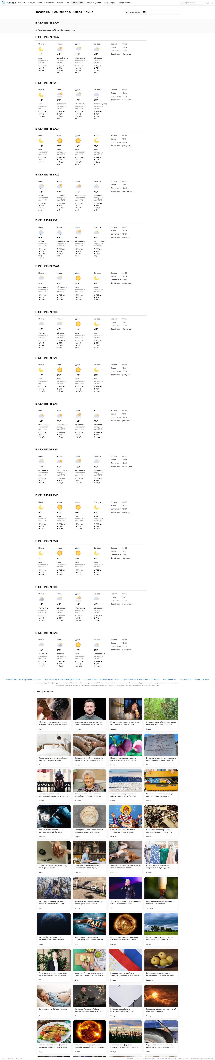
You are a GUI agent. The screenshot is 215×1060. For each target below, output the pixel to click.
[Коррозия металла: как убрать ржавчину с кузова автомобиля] (161, 1037)
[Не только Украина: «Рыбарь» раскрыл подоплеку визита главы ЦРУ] (89, 1001)
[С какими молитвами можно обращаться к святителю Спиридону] (125, 822)
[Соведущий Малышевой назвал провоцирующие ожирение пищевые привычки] (89, 822)
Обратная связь (183, 1058)
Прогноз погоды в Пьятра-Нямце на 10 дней (141, 679)
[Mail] (3, 2)
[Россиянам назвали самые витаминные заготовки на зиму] (161, 965)
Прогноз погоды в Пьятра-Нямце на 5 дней (62, 679)
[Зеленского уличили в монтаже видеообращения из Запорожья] (89, 714)
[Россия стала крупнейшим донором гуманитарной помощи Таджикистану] (125, 965)
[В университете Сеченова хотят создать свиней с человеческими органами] (89, 750)
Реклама (19, 1058)
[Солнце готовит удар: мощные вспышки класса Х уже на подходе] (89, 1037)
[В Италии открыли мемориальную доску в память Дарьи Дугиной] (161, 750)
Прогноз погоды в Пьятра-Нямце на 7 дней (101, 679)
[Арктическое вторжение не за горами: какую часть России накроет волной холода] (125, 786)
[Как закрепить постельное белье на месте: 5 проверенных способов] (54, 750)
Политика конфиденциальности (145, 1058)
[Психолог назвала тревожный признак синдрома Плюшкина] (161, 822)
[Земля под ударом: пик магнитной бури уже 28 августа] (161, 1001)
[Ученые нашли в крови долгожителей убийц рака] (54, 822)
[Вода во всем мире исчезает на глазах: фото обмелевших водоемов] (89, 894)
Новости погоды (169, 679)
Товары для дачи (202, 679)
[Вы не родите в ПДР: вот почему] (54, 1001)
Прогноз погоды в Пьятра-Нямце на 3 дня (23, 679)
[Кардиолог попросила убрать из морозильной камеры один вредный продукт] (125, 714)
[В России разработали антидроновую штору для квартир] (125, 1001)
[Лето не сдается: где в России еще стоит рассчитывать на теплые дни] (161, 929)
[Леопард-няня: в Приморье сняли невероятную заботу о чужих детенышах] (161, 714)
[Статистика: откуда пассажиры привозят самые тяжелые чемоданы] (161, 786)
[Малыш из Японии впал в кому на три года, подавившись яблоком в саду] (89, 965)
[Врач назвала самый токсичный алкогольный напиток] (161, 894)
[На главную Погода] (10, 2)
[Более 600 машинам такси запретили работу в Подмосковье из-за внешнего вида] (89, 929)
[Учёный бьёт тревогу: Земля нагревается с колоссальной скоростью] (54, 929)
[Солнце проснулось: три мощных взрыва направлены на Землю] (125, 929)
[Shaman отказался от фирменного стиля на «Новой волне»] (125, 894)
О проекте (130, 1058)
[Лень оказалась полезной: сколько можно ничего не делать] (125, 858)
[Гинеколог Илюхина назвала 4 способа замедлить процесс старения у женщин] (89, 858)
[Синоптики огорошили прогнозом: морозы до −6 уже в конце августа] (54, 786)
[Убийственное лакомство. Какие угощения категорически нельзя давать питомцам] (54, 714)
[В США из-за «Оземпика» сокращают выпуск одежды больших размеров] (161, 858)
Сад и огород (185, 679)
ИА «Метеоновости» (206, 1058)
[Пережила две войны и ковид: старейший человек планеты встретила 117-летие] (89, 786)
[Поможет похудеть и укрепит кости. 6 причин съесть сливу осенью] (125, 750)
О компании (10, 1058)
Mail (3, 1058)
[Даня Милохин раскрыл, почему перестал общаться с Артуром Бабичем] (54, 965)
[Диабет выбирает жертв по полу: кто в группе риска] (54, 858)
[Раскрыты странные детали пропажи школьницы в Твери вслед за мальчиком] (54, 894)
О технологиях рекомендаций (167, 1058)
